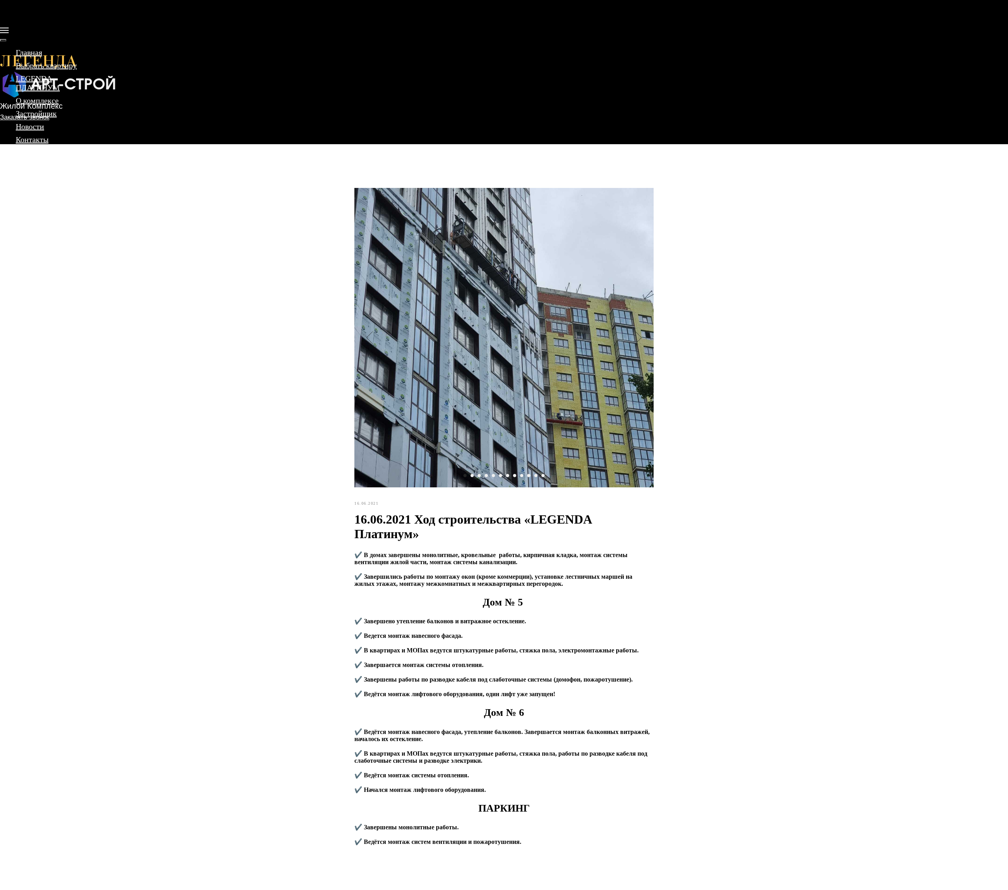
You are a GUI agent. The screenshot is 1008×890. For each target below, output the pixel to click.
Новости (30, 126)
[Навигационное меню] (4, 30)
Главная (29, 52)
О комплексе (37, 100)
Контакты (32, 139)
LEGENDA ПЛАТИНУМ (38, 83)
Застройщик (36, 113)
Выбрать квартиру (46, 65)
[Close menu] (3, 40)
